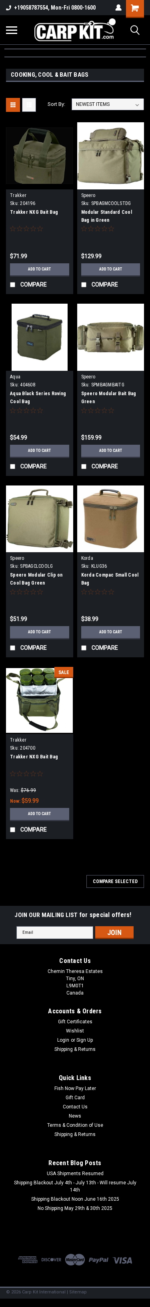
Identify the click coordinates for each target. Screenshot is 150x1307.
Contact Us (75, 1107)
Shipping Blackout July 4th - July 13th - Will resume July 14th (75, 1186)
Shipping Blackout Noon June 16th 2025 (75, 1199)
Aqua (15, 377)
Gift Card (75, 1097)
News (75, 1116)
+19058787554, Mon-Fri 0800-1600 (55, 7)
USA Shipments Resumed (75, 1173)
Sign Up (84, 1040)
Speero (88, 195)
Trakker (18, 195)
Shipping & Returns (75, 1049)
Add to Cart (39, 269)
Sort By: (56, 104)
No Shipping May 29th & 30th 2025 (75, 1208)
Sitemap (78, 1292)
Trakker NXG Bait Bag (34, 212)
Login (63, 1040)
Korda (87, 558)
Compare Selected (115, 881)
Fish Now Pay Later (75, 1088)
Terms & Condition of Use (75, 1125)
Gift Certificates (75, 1022)
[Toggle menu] (11, 30)
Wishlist (75, 1031)
